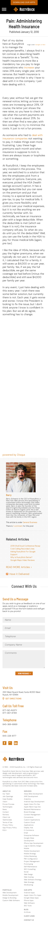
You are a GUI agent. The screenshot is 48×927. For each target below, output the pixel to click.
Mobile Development (32, 851)
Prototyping (28, 864)
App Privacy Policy (10, 827)
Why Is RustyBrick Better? (21, 557)
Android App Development (34, 801)
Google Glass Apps (31, 898)
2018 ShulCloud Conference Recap (25, 546)
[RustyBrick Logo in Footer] (13, 759)
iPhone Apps (28, 900)
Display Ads (28, 827)
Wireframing (28, 885)
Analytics (27, 799)
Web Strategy (29, 882)
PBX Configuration (31, 859)
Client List (6, 817)
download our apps (24, 2)
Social (26, 872)
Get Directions (13, 698)
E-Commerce (29, 830)
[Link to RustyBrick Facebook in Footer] (5, 743)
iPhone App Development (33, 843)
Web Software (29, 903)
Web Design (28, 874)
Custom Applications (32, 820)
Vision (5, 801)
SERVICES (27, 791)
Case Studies (7, 799)
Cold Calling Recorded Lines (22, 548)
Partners (6, 814)
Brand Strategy (29, 812)
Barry (9, 494)
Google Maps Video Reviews (22, 560)
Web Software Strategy (32, 879)
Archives (27, 912)
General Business (30, 522)
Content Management (32, 814)
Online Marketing (30, 856)
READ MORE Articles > (19, 567)
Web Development (10, 893)
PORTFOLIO (7, 890)
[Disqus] (24, 351)
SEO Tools (27, 906)
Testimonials (7, 820)
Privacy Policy (8, 825)
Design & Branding (9, 898)
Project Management (32, 861)
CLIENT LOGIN (29, 916)
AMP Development (31, 796)
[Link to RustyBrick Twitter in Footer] (10, 743)
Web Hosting (29, 877)
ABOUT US (7, 791)
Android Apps (29, 893)
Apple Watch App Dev (32, 807)
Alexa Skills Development (33, 794)
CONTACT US (29, 920)
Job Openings (8, 796)
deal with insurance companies (23, 136)
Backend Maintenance (32, 809)
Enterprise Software (31, 835)
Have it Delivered (19, 574)
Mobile (26, 848)
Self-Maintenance (30, 866)
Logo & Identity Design (32, 846)
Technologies (7, 807)
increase (29, 67)
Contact (6, 812)
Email (26, 833)
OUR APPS (28, 890)
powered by (14, 454)
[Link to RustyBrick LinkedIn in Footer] (16, 743)
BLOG (26, 909)
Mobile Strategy (30, 853)
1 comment (18, 526)
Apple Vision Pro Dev (32, 804)
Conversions (28, 817)
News (5, 809)
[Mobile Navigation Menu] (4, 9)
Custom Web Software (11, 900)
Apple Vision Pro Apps (32, 895)
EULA (5, 830)
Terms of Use (7, 822)
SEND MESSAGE (23, 673)
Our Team (6, 794)
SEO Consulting (29, 869)
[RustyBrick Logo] (24, 9)
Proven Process (8, 804)
